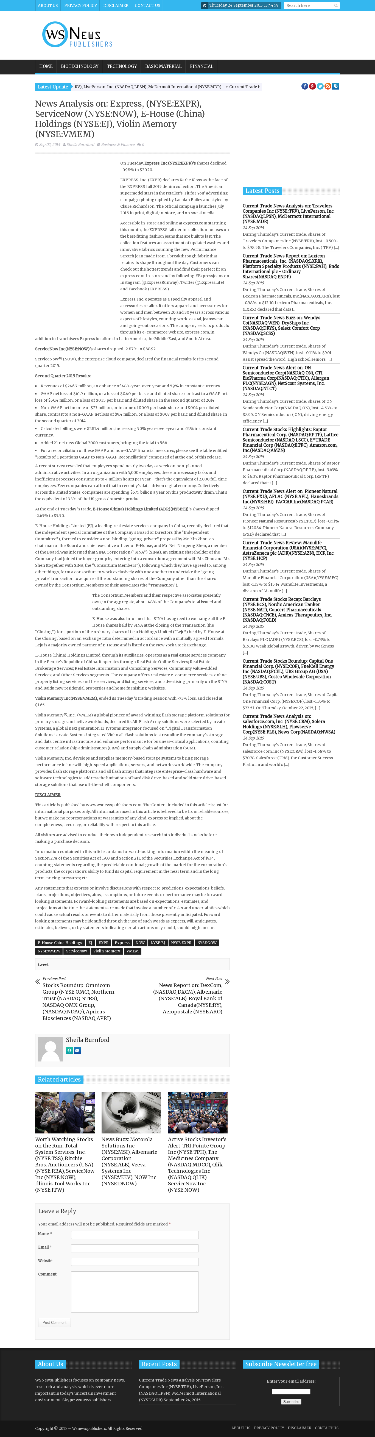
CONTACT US (147, 5)
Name (45, 1234)
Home (46, 66)
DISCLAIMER (115, 5)
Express (122, 943)
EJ (90, 943)
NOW (140, 943)
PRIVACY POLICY (80, 5)
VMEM (133, 951)
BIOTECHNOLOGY (80, 66)
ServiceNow (76, 951)
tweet (43, 964)
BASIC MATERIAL (163, 66)
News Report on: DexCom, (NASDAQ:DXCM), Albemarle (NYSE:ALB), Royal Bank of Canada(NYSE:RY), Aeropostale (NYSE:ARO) (187, 995)
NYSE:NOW (207, 943)
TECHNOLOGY (122, 66)
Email (45, 1247)
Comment (47, 1274)
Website (45, 1260)
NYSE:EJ (158, 943)
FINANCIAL (202, 66)
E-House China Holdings (60, 943)
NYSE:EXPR (181, 943)
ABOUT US (48, 5)
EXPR (103, 943)
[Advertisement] (239, 31)
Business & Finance (118, 144)
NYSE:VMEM (49, 951)
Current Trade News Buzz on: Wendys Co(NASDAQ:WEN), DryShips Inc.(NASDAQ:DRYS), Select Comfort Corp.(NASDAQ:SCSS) (282, 325)
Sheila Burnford (80, 144)
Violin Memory (106, 951)
